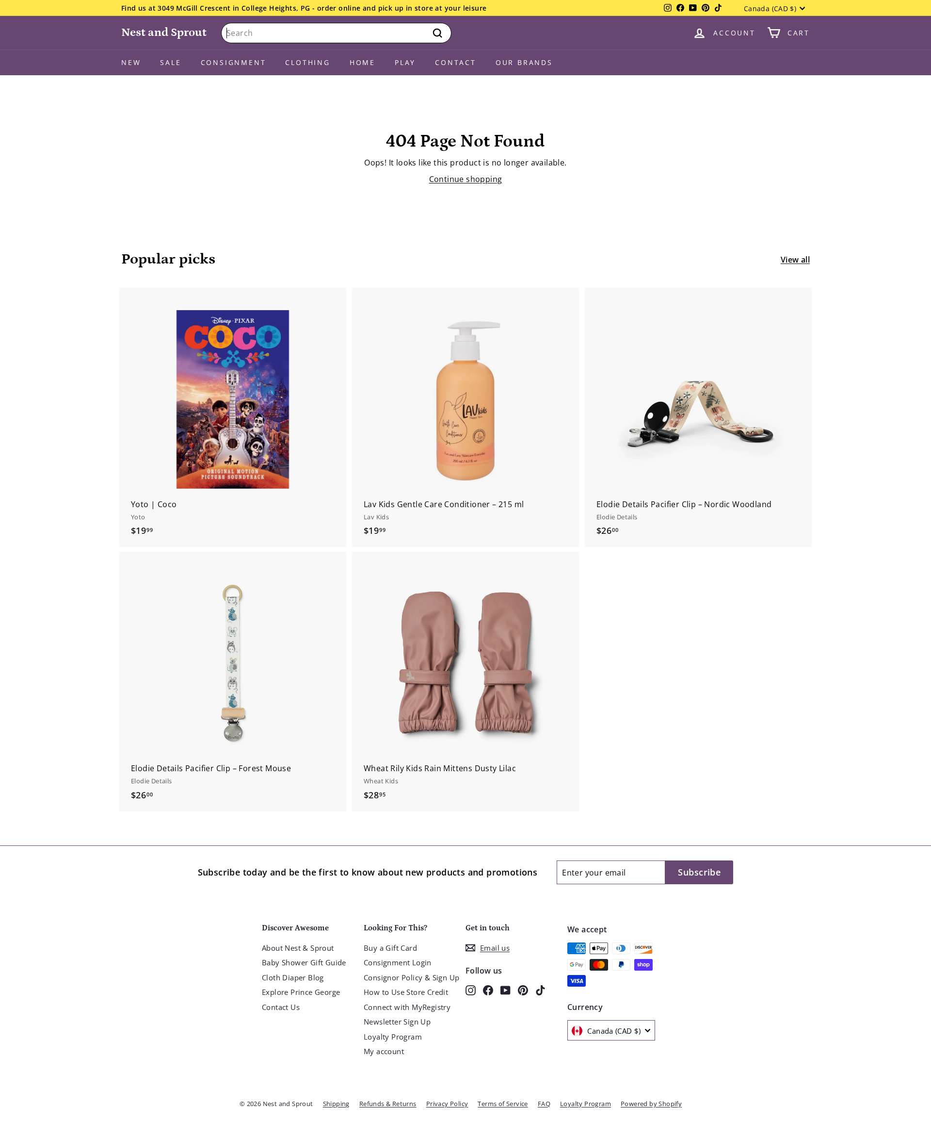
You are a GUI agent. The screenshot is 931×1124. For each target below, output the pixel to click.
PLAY (405, 62)
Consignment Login (398, 962)
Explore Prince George (301, 992)
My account (384, 1051)
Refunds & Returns (388, 1103)
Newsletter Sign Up (397, 1021)
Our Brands (524, 62)
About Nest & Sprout (298, 948)
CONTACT (455, 62)
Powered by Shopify (651, 1103)
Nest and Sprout (164, 32)
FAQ (544, 1103)
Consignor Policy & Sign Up (411, 977)
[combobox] (336, 33)
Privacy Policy (447, 1103)
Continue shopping (465, 179)
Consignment (233, 62)
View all (795, 259)
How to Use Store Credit (406, 992)
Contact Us (281, 1007)
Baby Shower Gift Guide (304, 962)
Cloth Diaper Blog (293, 977)
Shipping (336, 1103)
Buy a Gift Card (390, 948)
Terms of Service (503, 1103)
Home (362, 62)
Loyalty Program (393, 1036)
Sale (170, 62)
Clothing (307, 62)
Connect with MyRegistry (407, 1007)
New (131, 62)
